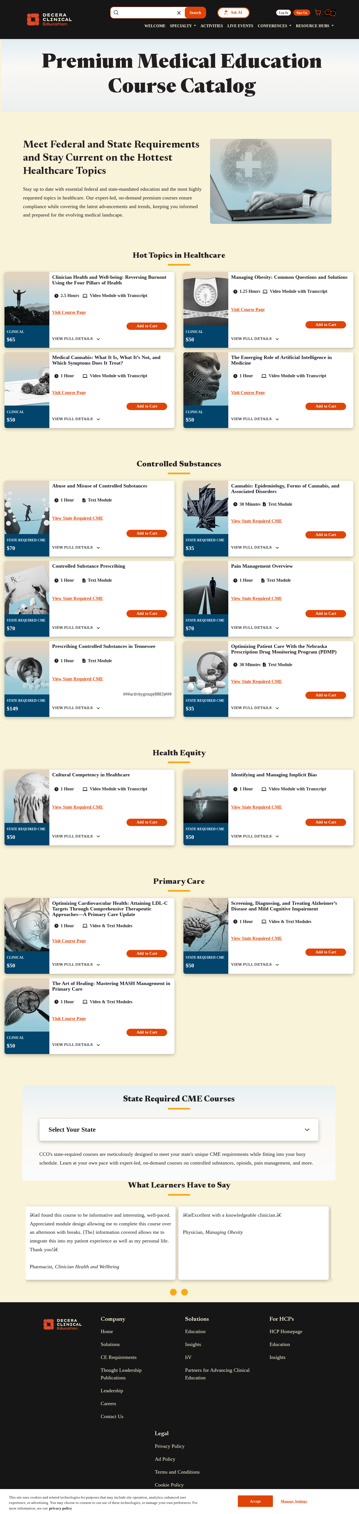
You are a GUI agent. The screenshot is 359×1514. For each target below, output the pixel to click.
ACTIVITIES (212, 26)
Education (195, 1331)
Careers (108, 1403)
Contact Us (112, 1416)
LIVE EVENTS (240, 26)
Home (107, 1331)
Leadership (112, 1390)
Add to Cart (147, 326)
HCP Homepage (286, 1331)
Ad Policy (165, 1459)
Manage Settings (294, 1501)
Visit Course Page (69, 312)
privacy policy (60, 1508)
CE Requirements (119, 1357)
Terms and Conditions (177, 1472)
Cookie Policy (169, 1485)
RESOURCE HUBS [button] (313, 26)
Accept (255, 1501)
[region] (179, 1501)
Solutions (110, 1344)
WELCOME (154, 26)
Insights (193, 1344)
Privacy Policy (170, 1446)
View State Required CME (77, 518)
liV (188, 1357)
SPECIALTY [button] (181, 26)
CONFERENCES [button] (273, 26)
